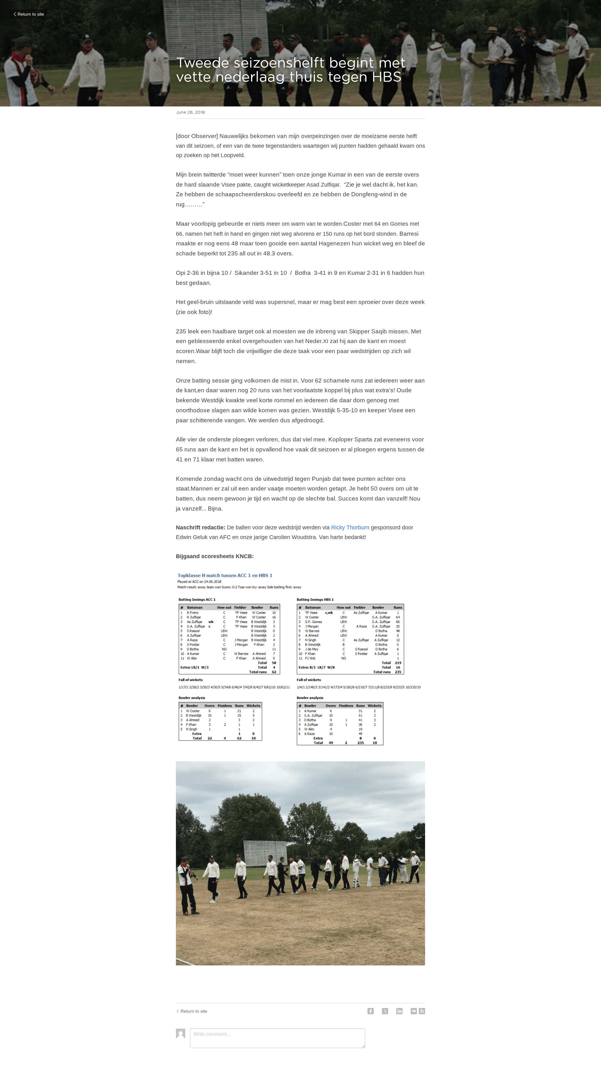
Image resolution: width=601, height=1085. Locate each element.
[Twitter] (385, 1011)
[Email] (414, 1011)
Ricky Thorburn (350, 527)
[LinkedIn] (399, 1011)
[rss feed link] (422, 1011)
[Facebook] (370, 1011)
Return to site (31, 14)
